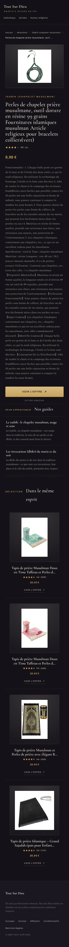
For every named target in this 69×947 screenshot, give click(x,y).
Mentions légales (14, 928)
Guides (23, 18)
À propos (10, 921)
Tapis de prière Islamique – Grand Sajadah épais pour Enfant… (34, 843)
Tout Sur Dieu (20, 8)
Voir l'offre (34, 391)
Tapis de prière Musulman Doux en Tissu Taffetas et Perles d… (35, 570)
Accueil (9, 32)
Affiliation (35, 921)
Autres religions (39, 18)
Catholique (10, 18)
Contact (22, 921)
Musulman (22, 32)
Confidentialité (51, 921)
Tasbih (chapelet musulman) (46, 32)
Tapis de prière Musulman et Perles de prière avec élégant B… (34, 752)
